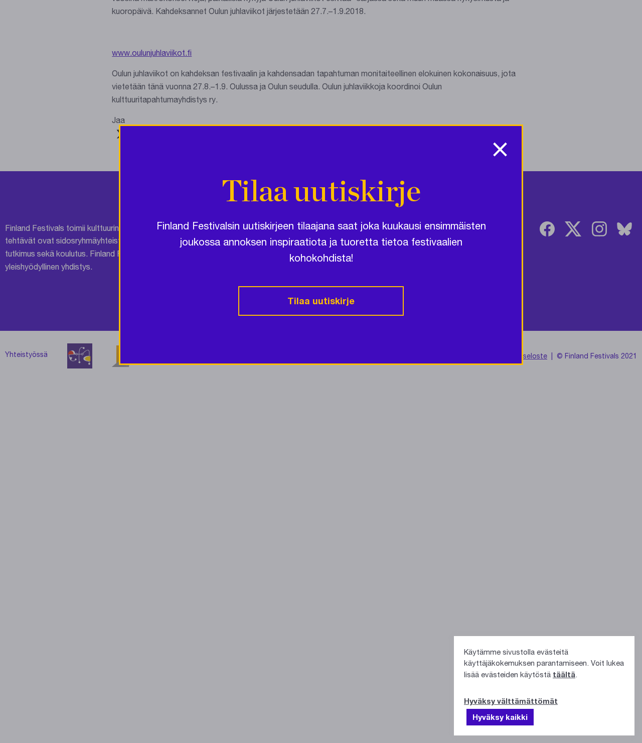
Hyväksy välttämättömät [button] (511, 700)
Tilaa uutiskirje (321, 300)
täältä (564, 674)
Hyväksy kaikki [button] (500, 716)
